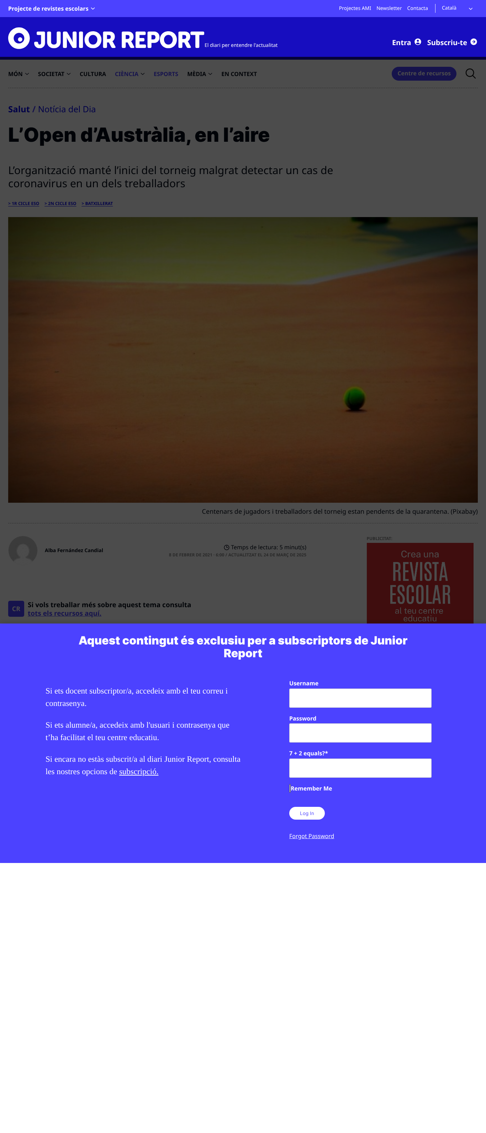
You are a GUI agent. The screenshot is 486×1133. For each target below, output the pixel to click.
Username (303, 683)
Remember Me (311, 788)
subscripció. (139, 771)
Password (302, 718)
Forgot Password (311, 836)
